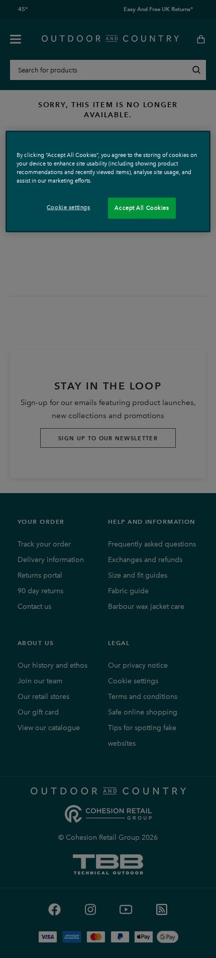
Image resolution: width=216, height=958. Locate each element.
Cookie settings (68, 207)
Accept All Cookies (142, 207)
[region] (108, 181)
